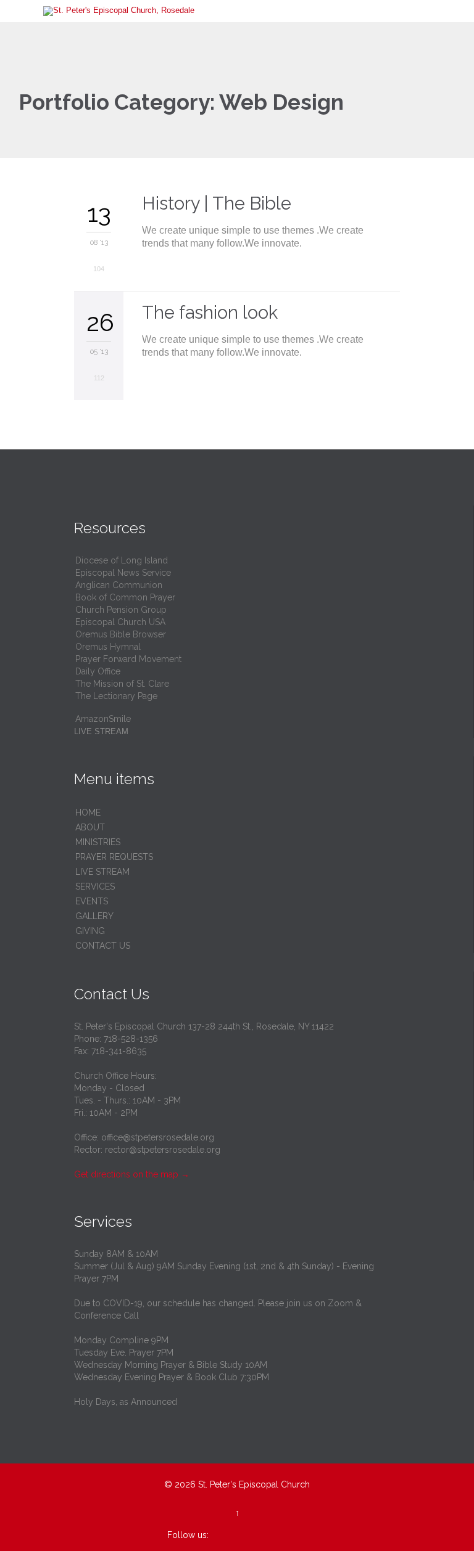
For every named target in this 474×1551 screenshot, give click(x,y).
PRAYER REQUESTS (114, 857)
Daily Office (97, 671)
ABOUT (90, 827)
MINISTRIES (97, 842)
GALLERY (94, 916)
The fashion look (210, 312)
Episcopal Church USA (120, 622)
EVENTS (91, 901)
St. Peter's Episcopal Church (254, 1484)
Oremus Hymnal (108, 647)
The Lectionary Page (116, 696)
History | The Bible (216, 203)
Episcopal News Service (123, 573)
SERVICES (95, 886)
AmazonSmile (103, 719)
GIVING (90, 931)
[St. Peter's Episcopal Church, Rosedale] (244, 11)
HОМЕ (88, 812)
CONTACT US (102, 946)
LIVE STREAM (102, 872)
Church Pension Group (121, 610)
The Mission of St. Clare (122, 684)
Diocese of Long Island (121, 560)
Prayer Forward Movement (128, 659)
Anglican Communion (118, 585)
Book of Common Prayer (125, 597)
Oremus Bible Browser (120, 634)
